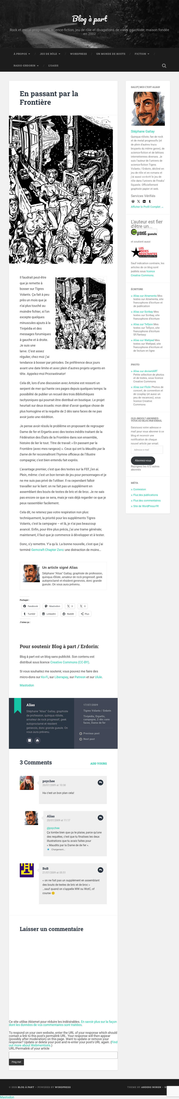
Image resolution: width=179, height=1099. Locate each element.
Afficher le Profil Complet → (147, 206)
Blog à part (89, 18)
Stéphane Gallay (143, 131)
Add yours (98, 763)
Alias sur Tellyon (143, 324)
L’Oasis (53, 65)
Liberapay (61, 677)
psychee (48, 781)
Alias (51, 816)
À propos (20, 53)
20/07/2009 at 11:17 (58, 820)
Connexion (139, 489)
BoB (45, 868)
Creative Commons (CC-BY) (69, 662)
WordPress (78, 53)
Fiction (140, 53)
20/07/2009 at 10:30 (54, 785)
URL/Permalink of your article (29, 1048)
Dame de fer (98, 722)
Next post (89, 739)
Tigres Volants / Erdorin (97, 710)
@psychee (53, 828)
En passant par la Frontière (49, 98)
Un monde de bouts (110, 53)
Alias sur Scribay (143, 311)
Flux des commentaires (147, 500)
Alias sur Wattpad (143, 340)
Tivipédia (88, 716)
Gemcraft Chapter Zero (47, 550)
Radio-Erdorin (24, 65)
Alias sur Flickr (142, 387)
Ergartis (100, 716)
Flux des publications (145, 495)
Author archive (29, 740)
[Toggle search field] (164, 66)
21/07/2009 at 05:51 (54, 872)
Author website (37, 740)
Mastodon (27, 685)
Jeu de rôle (48, 53)
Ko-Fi (44, 677)
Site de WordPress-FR (146, 506)
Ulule (98, 677)
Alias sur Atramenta (145, 295)
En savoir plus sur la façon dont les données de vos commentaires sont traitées (63, 1023)
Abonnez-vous (143, 460)
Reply (100, 782)
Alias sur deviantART (145, 371)
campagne (89, 719)
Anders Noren (151, 1087)
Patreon (80, 677)
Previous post (91, 733)
